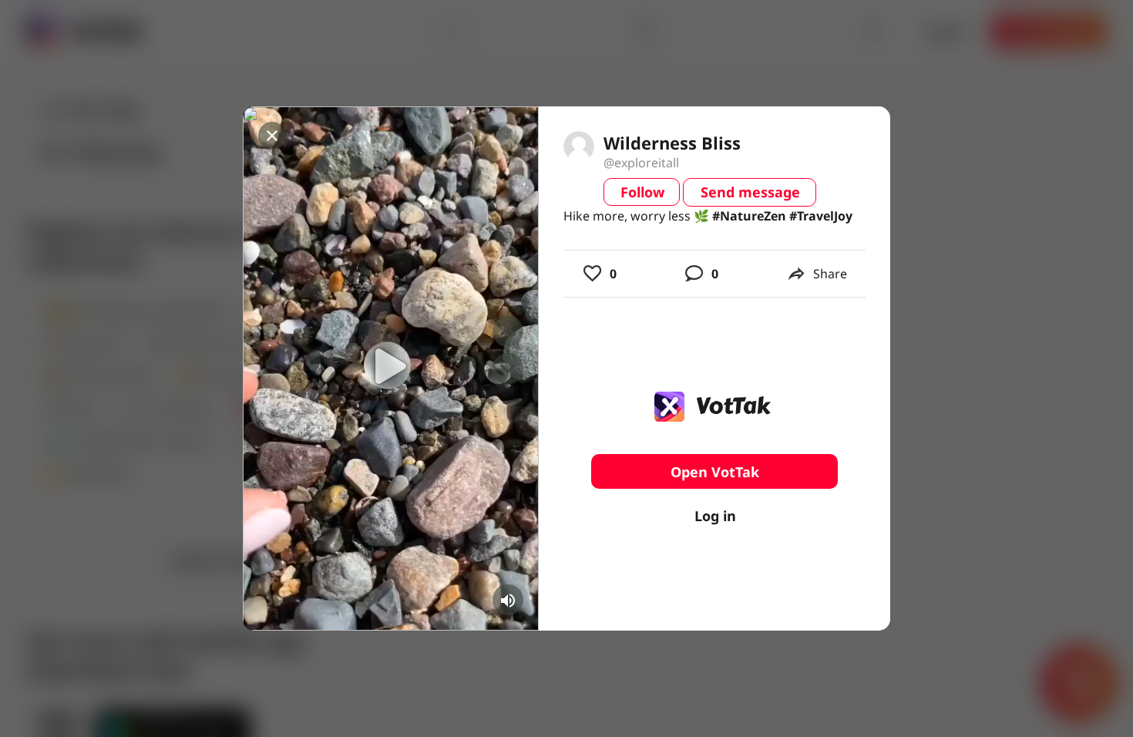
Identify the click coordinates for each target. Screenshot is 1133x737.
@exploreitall (641, 162)
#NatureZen (749, 215)
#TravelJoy (820, 215)
